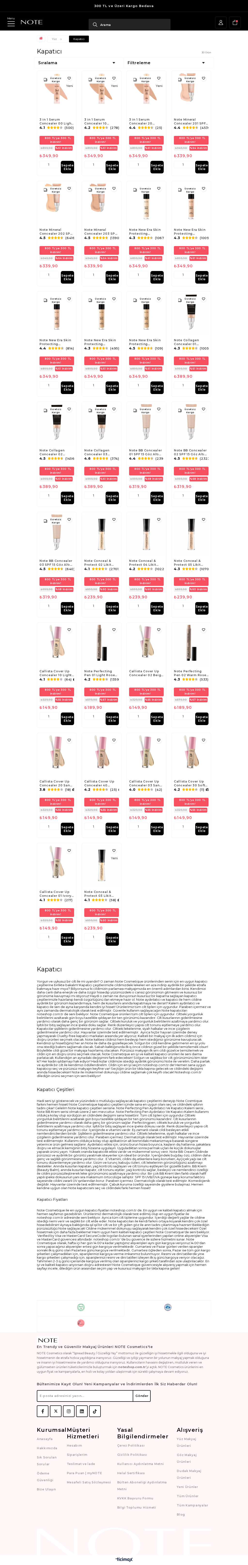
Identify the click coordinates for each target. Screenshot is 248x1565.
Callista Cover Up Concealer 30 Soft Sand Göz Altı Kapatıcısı (189, 783)
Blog (181, 1514)
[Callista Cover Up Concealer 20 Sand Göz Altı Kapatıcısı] (56, 756)
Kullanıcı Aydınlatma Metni (140, 1464)
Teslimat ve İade (81, 1464)
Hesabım (74, 1445)
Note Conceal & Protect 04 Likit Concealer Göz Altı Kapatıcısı (145, 563)
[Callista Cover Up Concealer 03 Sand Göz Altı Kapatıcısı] (146, 756)
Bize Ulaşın (46, 1489)
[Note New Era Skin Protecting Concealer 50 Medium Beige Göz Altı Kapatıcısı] (101, 314)
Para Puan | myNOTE (84, 1473)
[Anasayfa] (41, 38)
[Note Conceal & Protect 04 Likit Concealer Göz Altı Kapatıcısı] (146, 535)
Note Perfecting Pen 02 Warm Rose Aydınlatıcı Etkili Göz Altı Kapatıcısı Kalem (190, 673)
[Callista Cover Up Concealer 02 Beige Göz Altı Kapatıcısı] (146, 645)
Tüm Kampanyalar (192, 1505)
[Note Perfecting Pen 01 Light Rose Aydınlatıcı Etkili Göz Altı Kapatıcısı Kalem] (101, 645)
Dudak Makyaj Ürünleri (189, 1474)
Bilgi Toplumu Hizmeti (136, 1507)
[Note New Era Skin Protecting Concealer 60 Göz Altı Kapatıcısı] (146, 314)
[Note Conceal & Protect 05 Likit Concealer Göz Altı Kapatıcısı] (191, 535)
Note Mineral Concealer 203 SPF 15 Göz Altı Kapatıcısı (100, 232)
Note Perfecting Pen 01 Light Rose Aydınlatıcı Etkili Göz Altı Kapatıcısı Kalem (100, 673)
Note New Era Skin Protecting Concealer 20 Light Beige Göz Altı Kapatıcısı (145, 232)
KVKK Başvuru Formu (135, 1498)
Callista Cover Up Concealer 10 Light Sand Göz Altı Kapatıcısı (55, 673)
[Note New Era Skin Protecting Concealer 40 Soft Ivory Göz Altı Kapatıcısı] (56, 314)
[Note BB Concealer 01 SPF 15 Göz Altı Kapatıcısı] (146, 425)
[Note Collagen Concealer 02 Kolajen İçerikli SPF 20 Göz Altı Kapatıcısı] (56, 425)
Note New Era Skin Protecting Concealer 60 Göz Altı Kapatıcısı (145, 342)
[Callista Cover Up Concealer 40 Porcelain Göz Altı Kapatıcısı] (101, 756)
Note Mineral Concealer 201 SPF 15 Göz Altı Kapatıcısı (190, 121)
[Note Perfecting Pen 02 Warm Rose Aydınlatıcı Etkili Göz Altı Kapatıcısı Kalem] (191, 645)
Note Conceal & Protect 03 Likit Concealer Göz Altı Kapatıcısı (100, 894)
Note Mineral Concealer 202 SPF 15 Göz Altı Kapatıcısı (55, 232)
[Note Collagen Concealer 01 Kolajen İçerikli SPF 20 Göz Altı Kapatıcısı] (191, 314)
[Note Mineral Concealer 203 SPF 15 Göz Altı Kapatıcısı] (101, 204)
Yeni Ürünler (187, 1487)
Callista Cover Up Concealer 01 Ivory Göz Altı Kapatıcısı (55, 894)
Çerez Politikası (131, 1445)
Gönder (141, 1396)
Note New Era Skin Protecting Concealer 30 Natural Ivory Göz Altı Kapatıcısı (189, 232)
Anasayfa (45, 1439)
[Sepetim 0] (235, 22)
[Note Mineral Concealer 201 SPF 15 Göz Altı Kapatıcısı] (191, 94)
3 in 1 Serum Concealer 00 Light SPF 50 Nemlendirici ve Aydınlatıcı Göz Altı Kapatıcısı (56, 121)
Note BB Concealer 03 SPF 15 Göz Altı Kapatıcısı (55, 563)
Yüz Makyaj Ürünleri (186, 1442)
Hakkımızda (47, 1448)
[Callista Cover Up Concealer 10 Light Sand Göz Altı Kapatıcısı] (56, 645)
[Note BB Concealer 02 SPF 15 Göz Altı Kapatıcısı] (191, 425)
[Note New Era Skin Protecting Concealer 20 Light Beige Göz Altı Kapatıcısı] (146, 204)
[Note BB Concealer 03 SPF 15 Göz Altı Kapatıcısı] (56, 535)
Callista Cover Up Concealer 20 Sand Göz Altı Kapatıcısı (55, 783)
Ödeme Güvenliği (45, 1477)
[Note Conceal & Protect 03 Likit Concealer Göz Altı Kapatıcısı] (101, 866)
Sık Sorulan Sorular (47, 1461)
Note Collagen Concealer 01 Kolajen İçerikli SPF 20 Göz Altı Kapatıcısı (190, 342)
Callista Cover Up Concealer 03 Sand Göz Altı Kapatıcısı (145, 783)
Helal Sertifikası (131, 1473)
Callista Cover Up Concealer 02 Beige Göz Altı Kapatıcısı (146, 673)
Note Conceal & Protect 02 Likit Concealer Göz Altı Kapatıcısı (100, 563)
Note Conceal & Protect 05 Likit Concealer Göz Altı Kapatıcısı (190, 563)
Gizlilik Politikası (132, 1455)
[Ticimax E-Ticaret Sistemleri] (124, 1560)
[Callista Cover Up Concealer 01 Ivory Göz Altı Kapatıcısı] (56, 866)
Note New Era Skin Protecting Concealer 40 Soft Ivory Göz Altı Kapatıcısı (55, 342)
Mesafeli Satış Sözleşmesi (89, 1482)
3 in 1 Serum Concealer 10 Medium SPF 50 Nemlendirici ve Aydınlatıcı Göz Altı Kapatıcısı (101, 121)
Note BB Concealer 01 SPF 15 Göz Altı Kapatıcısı (145, 452)
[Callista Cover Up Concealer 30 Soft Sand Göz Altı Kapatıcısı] (191, 756)
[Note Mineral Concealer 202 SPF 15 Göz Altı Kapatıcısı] (56, 204)
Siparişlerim (77, 1455)
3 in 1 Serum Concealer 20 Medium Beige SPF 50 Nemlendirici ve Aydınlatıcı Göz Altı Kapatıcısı (146, 121)
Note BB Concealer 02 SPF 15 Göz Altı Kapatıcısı (190, 452)
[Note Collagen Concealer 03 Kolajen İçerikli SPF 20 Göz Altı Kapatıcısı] (101, 425)
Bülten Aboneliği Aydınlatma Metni (142, 1485)
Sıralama (47, 63)
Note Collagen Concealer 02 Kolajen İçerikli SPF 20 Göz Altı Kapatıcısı (56, 452)
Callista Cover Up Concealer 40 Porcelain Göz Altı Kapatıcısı (100, 783)
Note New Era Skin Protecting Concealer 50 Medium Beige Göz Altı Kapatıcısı (100, 342)
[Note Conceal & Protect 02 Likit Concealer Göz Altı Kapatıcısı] (101, 535)
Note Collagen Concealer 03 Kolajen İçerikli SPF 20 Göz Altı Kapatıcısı (101, 452)
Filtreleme (139, 63)
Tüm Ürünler (188, 1496)
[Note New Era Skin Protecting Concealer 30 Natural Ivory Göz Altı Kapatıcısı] (191, 204)
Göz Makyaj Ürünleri (187, 1458)
